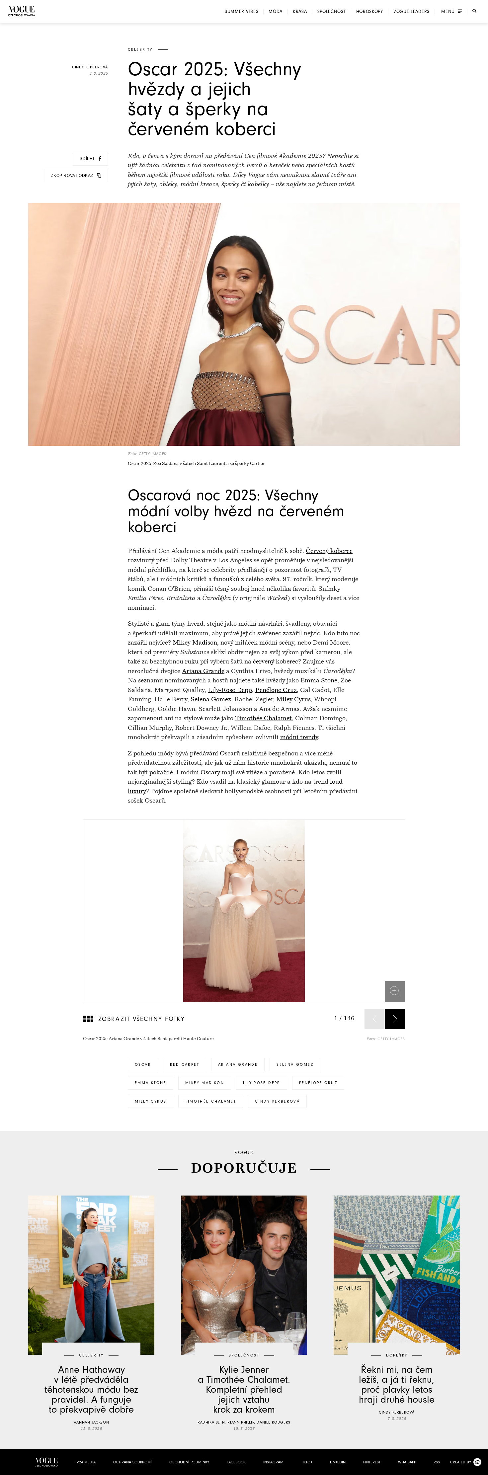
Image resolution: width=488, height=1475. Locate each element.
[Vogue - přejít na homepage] (22, 11)
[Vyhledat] (474, 11)
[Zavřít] (481, 1468)
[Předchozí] (374, 1019)
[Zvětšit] (395, 991)
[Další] (395, 1019)
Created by (460, 1462)
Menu (448, 11)
